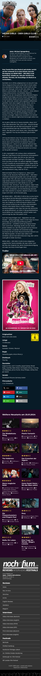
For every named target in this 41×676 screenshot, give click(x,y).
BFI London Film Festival (10, 660)
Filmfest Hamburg (8, 646)
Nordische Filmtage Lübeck (11, 649)
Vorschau (6, 594)
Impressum (17, 667)
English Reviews (8, 601)
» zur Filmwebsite (7, 383)
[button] (9, 388)
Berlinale (5, 642)
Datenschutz (24, 667)
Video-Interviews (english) (11, 620)
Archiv (5, 598)
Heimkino (6, 605)
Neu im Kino (7, 591)
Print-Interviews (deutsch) (11, 631)
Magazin (5, 609)
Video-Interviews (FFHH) (10, 624)
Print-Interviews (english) (11, 634)
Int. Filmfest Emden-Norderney (12, 653)
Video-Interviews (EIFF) (10, 627)
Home (4, 587)
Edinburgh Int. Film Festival (11, 657)
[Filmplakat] (20, 306)
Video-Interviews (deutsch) (11, 616)
